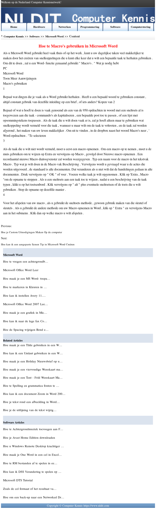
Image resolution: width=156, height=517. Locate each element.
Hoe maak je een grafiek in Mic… (25, 312)
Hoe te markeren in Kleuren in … (25, 287)
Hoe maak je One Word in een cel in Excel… (32, 454)
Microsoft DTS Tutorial (18, 480)
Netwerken (64, 27)
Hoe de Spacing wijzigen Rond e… (26, 329)
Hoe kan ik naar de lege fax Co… (25, 321)
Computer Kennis (14, 36)
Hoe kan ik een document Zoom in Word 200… (34, 394)
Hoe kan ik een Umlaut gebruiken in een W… (33, 353)
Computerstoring (141, 27)
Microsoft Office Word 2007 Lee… (25, 304)
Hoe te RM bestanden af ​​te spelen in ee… (30, 463)
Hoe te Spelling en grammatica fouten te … (31, 385)
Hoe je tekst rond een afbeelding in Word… (31, 402)
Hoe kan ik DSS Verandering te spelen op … (32, 472)
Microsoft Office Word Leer (21, 270)
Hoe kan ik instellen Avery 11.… (24, 295)
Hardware (39, 27)
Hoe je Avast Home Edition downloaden (29, 437)
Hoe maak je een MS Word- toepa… (26, 278)
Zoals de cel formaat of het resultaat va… (29, 489)
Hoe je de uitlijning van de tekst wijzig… (29, 410)
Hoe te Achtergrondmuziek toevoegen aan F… (33, 429)
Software (115, 27)
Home (13, 27)
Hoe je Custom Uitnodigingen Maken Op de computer (32, 232)
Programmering (89, 27)
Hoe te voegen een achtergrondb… (25, 261)
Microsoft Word (54, 36)
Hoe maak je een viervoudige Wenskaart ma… (33, 369)
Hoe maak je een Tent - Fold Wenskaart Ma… (33, 377)
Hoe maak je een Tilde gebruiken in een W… (32, 345)
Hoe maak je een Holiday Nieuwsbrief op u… (33, 361)
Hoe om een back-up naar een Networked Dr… (33, 497)
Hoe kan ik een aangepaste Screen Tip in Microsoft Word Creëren (38, 244)
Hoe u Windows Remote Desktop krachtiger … (33, 446)
